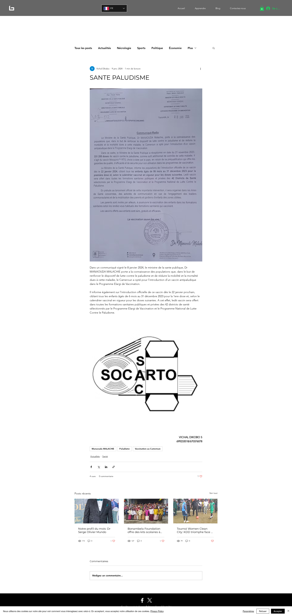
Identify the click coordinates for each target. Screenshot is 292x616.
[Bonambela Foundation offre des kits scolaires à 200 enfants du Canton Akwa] (146, 511)
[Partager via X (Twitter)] (98, 466)
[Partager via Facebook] (91, 466)
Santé (105, 456)
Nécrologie (124, 48)
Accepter (278, 611)
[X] (149, 600)
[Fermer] (288, 611)
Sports (141, 48)
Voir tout (213, 493)
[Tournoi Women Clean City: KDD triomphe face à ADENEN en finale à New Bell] (195, 511)
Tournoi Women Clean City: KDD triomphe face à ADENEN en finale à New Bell (195, 530)
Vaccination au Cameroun (147, 448)
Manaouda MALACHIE (103, 448)
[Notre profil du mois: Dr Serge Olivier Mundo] (97, 511)
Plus (190, 48)
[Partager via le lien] (113, 466)
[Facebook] (142, 600)
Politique (157, 48)
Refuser (263, 611)
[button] (262, 8)
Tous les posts (83, 48)
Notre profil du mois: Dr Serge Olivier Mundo (94, 530)
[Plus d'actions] (200, 68)
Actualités (104, 48)
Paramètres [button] (248, 611)
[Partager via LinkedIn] (106, 466)
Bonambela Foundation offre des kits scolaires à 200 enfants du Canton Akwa (144, 530)
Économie (175, 48)
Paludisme (124, 448)
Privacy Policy (157, 611)
